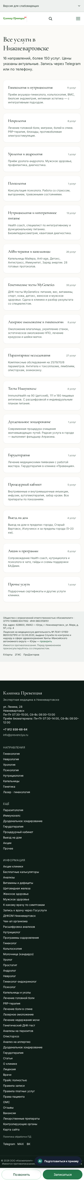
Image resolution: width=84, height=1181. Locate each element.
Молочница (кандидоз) (18, 954)
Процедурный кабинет (18, 832)
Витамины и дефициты (18, 882)
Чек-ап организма (15, 921)
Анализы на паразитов (18, 1030)
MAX (20, 1144)
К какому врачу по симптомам (24, 904)
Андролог (9, 970)
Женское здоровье (16, 893)
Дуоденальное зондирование (22, 821)
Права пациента (14, 1096)
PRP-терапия (11, 1003)
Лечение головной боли (18, 998)
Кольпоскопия (12, 948)
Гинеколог (10, 943)
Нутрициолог (11, 932)
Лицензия (9, 1069)
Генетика (9, 786)
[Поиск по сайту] (50, 18)
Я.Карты (8, 654)
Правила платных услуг (19, 1091)
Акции (7, 843)
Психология (11, 770)
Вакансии (9, 1113)
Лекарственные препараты (21, 1118)
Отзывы (8, 1107)
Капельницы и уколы (17, 992)
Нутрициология (13, 775)
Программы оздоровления (21, 937)
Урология (9, 764)
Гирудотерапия (13, 826)
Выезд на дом (12, 837)
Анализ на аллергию (16, 1041)
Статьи (8, 1058)
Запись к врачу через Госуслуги (25, 910)
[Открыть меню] (78, 18)
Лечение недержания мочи (21, 1019)
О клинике (10, 1063)
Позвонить (21, 1174)
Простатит (10, 965)
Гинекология (11, 753)
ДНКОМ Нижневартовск (19, 915)
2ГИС (18, 654)
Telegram (9, 1144)
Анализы (9, 877)
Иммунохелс (12, 815)
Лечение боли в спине (17, 1009)
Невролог (9, 976)
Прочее (8, 848)
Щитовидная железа (16, 888)
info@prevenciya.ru (15, 735)
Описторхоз (11, 1036)
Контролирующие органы (20, 1124)
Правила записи (14, 1085)
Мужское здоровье (16, 899)
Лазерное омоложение (18, 1014)
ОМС (6, 1102)
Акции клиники (13, 866)
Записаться (63, 1174)
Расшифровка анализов (19, 926)
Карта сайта (11, 1129)
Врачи (7, 1074)
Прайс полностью (15, 1080)
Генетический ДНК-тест (19, 1025)
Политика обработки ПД (17, 1136)
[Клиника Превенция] (15, 18)
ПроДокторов (31, 654)
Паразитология (13, 810)
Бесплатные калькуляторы (21, 872)
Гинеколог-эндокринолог (20, 981)
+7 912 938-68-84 (15, 729)
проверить (46, 641)
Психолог (9, 987)
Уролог (7, 959)
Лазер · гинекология (16, 792)
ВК (28, 1144)
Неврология (11, 759)
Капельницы (11, 781)
